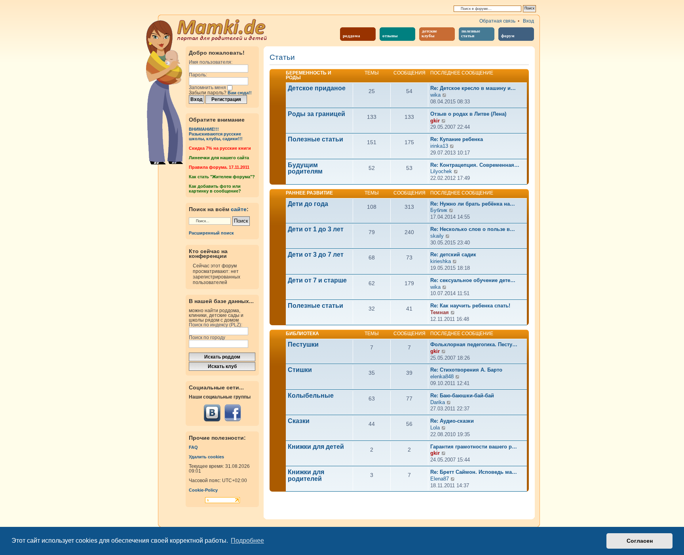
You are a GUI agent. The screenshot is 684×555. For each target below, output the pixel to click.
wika (435, 95)
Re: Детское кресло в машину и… (473, 88)
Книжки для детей (316, 447)
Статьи (282, 57)
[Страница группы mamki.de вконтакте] (212, 413)
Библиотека (302, 333)
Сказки (299, 421)
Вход (528, 21)
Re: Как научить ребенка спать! (470, 306)
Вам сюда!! (240, 92)
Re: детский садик (453, 254)
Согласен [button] (640, 541)
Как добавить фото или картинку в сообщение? (215, 188)
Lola (435, 428)
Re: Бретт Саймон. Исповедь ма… (473, 472)
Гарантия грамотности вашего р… (473, 447)
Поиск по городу (207, 337)
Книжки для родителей (306, 475)
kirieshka (440, 261)
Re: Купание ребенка (456, 139)
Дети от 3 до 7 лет (316, 255)
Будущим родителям (305, 168)
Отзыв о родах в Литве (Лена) (468, 114)
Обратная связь (497, 21)
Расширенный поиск (211, 233)
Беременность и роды (308, 75)
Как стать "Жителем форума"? (222, 176)
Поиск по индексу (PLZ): (215, 325)
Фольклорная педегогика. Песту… (473, 344)
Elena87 (439, 479)
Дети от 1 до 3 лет (316, 229)
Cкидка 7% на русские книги (220, 148)
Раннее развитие (309, 193)
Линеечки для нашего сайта (219, 157)
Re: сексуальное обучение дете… (472, 280)
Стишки (300, 370)
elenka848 (442, 377)
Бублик (438, 210)
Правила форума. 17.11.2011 (219, 167)
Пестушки (303, 344)
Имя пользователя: (210, 62)
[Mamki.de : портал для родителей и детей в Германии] (222, 29)
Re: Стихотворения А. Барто (466, 370)
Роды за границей (316, 114)
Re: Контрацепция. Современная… (474, 165)
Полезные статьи (315, 139)
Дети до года (308, 204)
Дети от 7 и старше (317, 280)
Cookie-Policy (203, 490)
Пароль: (198, 75)
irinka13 (439, 146)
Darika (437, 402)
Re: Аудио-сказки (452, 421)
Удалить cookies (206, 456)
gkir (435, 121)
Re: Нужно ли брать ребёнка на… (472, 204)
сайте (239, 209)
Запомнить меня (208, 87)
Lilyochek (441, 171)
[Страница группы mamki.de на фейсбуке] (232, 413)
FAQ (193, 447)
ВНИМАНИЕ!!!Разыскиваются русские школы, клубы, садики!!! (216, 134)
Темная (439, 312)
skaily (437, 236)
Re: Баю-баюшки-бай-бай (462, 396)
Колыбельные (311, 396)
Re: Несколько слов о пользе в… (472, 229)
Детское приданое (317, 88)
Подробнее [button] (247, 540)
